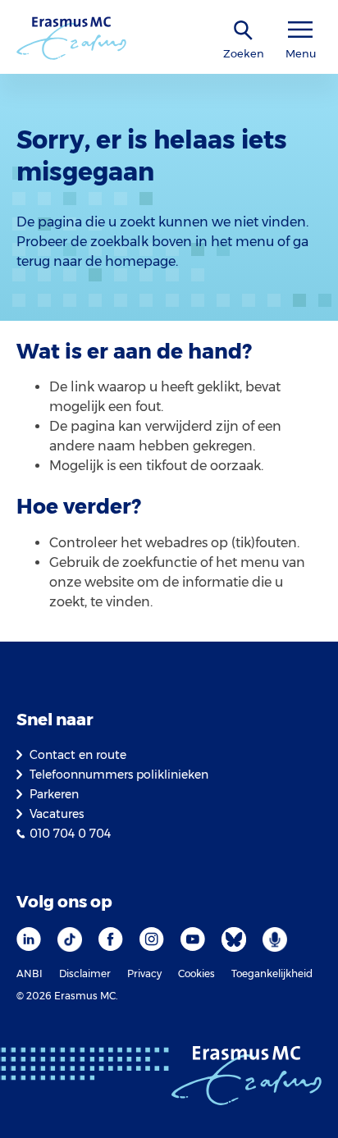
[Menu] (300, 30)
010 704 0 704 (70, 833)
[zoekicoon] (243, 31)
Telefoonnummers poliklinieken (119, 774)
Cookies (196, 973)
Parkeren (54, 794)
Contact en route (78, 754)
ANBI (29, 973)
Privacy (144, 973)
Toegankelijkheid (272, 973)
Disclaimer (85, 973)
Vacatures (57, 814)
